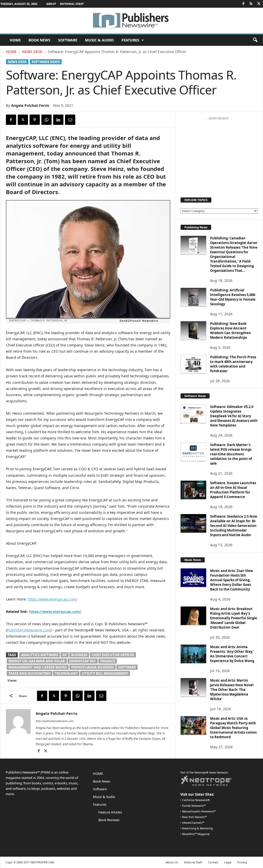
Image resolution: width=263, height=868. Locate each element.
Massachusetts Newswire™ (199, 811)
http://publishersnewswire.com (55, 721)
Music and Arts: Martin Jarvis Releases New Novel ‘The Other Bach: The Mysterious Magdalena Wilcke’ (231, 689)
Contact (213, 862)
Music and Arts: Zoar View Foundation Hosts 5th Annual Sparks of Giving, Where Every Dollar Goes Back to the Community (231, 580)
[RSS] (251, 4)
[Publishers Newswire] (131, 20)
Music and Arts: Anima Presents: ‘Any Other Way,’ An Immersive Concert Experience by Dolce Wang (232, 654)
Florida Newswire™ (194, 806)
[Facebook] (243, 4)
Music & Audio (99, 40)
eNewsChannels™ (193, 822)
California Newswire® (196, 800)
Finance (107, 661)
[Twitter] (259, 4)
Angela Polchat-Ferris (30, 105)
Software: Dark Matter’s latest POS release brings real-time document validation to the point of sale (231, 454)
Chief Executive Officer (113, 655)
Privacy (242, 862)
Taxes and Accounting (29, 673)
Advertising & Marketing (197, 828)
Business (79, 655)
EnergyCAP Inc (82, 661)
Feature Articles (110, 812)
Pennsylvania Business (92, 667)
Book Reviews (108, 820)
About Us (172, 862)
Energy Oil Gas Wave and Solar (36, 661)
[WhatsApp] (46, 120)
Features (130, 40)
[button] (255, 40)
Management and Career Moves (37, 667)
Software (67, 40)
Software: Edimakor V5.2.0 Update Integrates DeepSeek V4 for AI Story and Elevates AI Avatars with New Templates (234, 416)
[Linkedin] (58, 120)
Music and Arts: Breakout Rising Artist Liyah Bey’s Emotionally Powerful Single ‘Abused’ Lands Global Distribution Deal (233, 618)
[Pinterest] (35, 120)
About (51, 4)
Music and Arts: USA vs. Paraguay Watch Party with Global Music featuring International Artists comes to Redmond (233, 727)
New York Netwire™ (194, 817)
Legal (227, 862)
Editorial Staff (72, 4)
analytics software (39, 655)
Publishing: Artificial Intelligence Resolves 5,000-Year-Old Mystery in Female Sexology (233, 297)
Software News (46, 61)
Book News (39, 40)
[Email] (70, 120)
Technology (66, 673)
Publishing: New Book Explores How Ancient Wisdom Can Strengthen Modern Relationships (230, 330)
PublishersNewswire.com (28, 630)
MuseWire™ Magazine (196, 834)
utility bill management (105, 673)
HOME (15, 40)
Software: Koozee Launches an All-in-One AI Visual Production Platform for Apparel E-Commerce (233, 490)
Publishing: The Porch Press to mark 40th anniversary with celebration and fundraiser (233, 364)
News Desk (32, 51)
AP (64, 655)
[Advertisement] (218, 155)
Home (11, 51)
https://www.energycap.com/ (52, 599)
